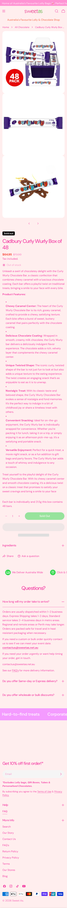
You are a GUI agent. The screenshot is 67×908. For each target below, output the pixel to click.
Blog (5, 876)
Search (6, 826)
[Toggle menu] (3, 11)
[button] (33, 527)
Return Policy (10, 851)
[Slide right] (37, 223)
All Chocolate (22, 27)
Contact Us (9, 839)
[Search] (56, 11)
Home (5, 27)
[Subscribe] (60, 774)
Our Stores (8, 870)
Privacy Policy (10, 857)
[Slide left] (29, 223)
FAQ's (15, 670)
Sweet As (17, 900)
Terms (6, 863)
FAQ (4, 811)
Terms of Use (44, 791)
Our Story (8, 833)
